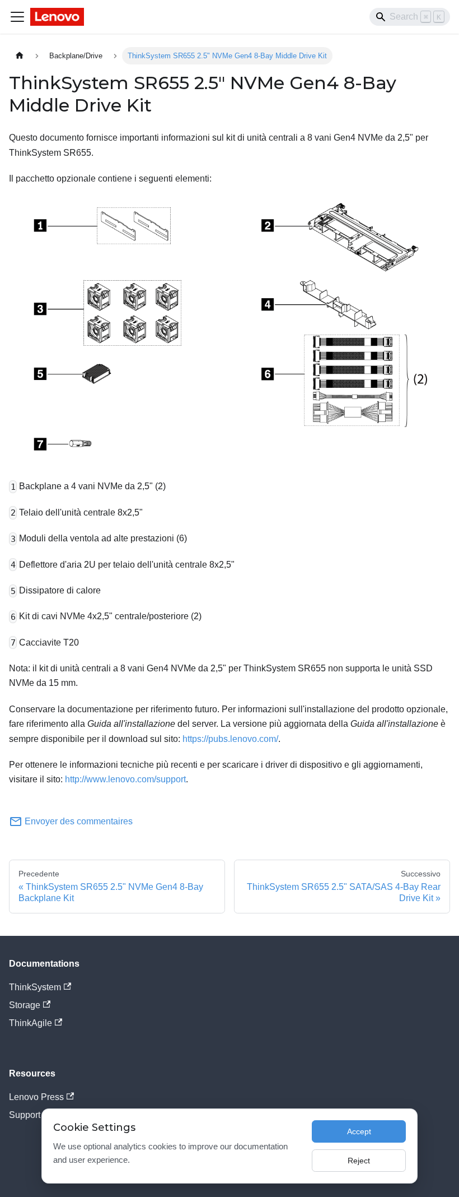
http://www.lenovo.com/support (125, 779)
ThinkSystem (35, 987)
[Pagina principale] (19, 55)
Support (24, 1115)
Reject (359, 1160)
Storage (24, 1005)
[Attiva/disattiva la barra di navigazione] (17, 16)
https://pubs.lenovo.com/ (230, 739)
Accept (359, 1131)
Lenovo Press (36, 1097)
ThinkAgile (30, 1023)
